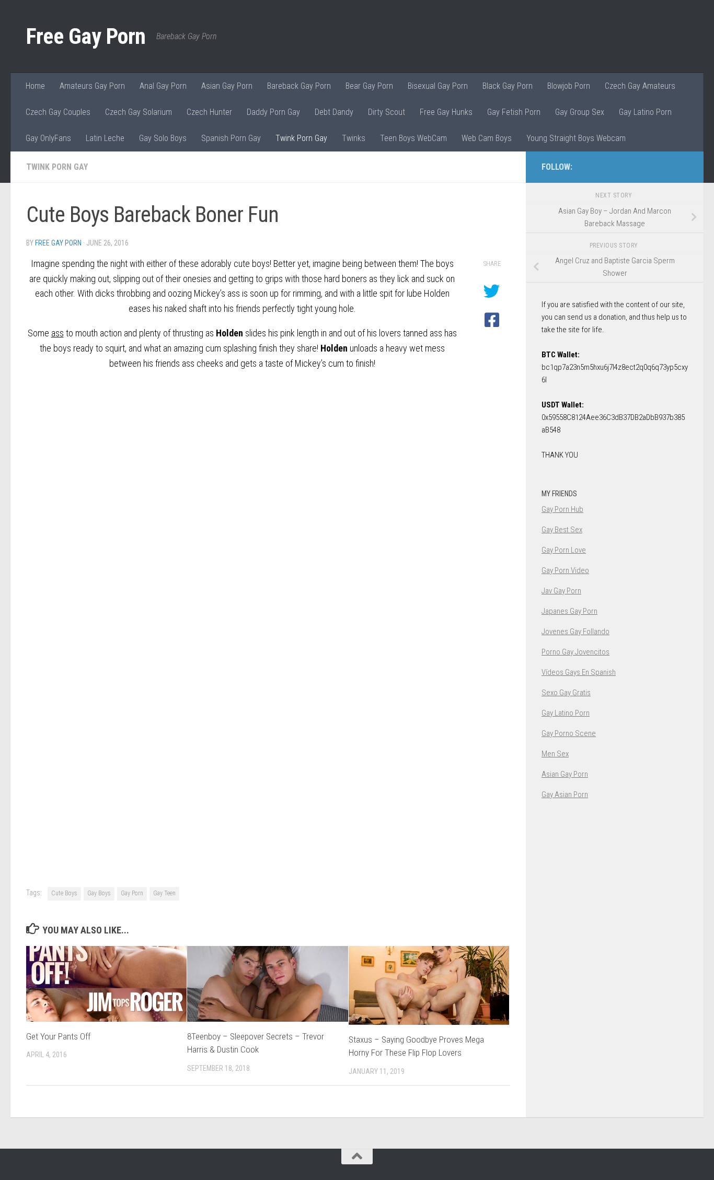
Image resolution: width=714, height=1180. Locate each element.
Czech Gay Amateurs (640, 86)
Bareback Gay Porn (299, 86)
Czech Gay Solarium (138, 112)
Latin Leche (105, 138)
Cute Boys (64, 893)
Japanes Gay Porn (569, 611)
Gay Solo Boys (163, 138)
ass (57, 333)
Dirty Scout (386, 112)
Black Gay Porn (507, 86)
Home (35, 86)
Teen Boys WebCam (413, 138)
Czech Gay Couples (58, 112)
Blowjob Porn (568, 86)
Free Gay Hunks (446, 112)
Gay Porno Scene (569, 733)
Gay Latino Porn (645, 112)
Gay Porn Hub (562, 509)
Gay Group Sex (579, 112)
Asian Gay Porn (226, 86)
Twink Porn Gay (301, 138)
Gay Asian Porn (565, 794)
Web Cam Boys (487, 138)
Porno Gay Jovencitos (575, 652)
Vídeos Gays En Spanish (579, 672)
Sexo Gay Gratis (566, 692)
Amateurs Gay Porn (92, 86)
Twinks (353, 138)
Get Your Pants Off (58, 1036)
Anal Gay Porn (163, 86)
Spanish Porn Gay (231, 138)
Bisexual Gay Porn (438, 86)
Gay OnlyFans (48, 138)
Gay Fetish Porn (513, 112)
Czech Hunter (209, 112)
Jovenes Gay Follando (575, 631)
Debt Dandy (334, 112)
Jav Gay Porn (561, 590)
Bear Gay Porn (369, 86)
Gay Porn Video (565, 570)
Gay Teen (164, 893)
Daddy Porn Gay (273, 112)
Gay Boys (99, 893)
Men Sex (555, 753)
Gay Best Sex (562, 529)
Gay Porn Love (564, 550)
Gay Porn (132, 893)
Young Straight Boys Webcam (576, 138)
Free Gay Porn (86, 36)
